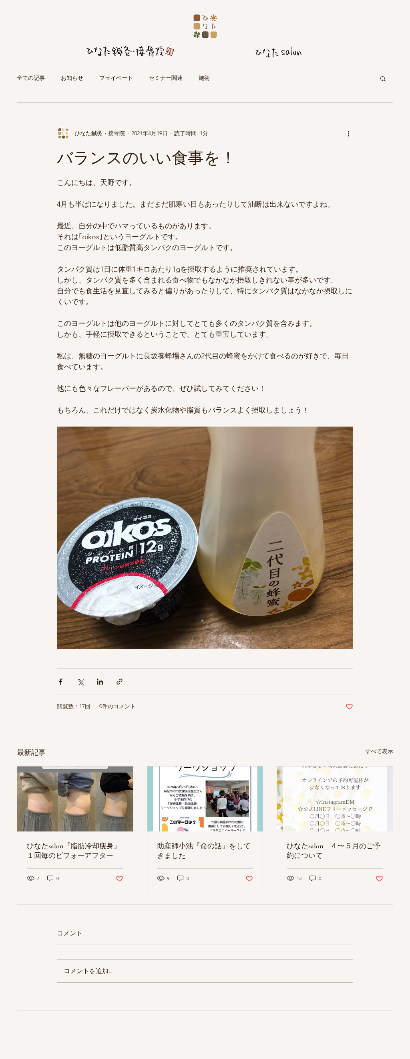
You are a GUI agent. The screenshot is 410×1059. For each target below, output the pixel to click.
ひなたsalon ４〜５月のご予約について (334, 851)
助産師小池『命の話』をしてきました (204, 851)
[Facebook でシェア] (60, 681)
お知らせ (72, 77)
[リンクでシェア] (119, 681)
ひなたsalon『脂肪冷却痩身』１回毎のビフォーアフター (74, 851)
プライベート (116, 77)
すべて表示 (379, 751)
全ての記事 (31, 77)
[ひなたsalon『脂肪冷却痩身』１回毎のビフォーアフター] (75, 798)
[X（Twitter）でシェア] (80, 681)
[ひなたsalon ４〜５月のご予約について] (335, 798)
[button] (383, 78)
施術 (204, 77)
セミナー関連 (166, 77)
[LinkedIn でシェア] (100, 681)
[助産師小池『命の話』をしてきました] (205, 798)
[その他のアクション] (348, 133)
